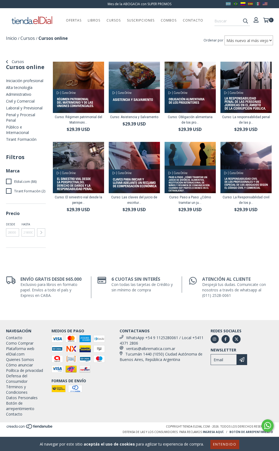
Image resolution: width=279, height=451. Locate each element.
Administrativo (18, 94)
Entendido (224, 444)
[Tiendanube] (30, 428)
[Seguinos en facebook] (226, 339)
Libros (94, 20)
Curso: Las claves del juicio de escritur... (134, 200)
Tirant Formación (21, 139)
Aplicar (41, 232)
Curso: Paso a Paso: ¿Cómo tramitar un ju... (190, 200)
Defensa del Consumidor (17, 378)
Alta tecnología (19, 87)
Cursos (114, 20)
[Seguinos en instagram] (215, 339)
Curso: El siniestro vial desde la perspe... (78, 200)
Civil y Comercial (20, 101)
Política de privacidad (24, 370)
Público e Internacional (17, 129)
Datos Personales (22, 397)
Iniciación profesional (24, 80)
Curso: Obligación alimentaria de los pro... (190, 119)
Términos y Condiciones (17, 389)
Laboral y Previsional (24, 107)
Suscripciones (140, 20)
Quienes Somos (20, 359)
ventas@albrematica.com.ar (150, 348)
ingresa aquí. (213, 432)
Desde (10, 224)
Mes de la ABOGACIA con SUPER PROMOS (139, 4)
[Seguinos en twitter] (236, 339)
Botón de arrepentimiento (20, 406)
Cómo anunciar (19, 365)
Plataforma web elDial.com (20, 351)
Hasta (26, 224)
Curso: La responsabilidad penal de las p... (246, 119)
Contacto (193, 20)
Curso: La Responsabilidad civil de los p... (246, 200)
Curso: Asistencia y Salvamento (134, 117)
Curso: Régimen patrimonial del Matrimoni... (78, 119)
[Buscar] (245, 21)
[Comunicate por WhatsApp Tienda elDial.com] (268, 425)
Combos (169, 20)
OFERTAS (73, 20)
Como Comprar (20, 343)
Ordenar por (213, 40)
